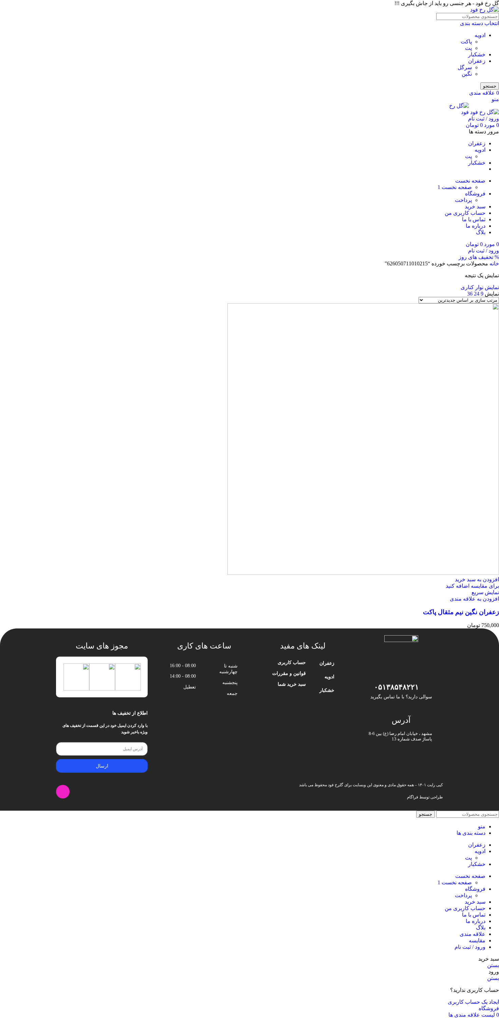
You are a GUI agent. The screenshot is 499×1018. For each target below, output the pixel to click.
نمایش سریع (485, 592)
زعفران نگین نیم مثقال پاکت (461, 612)
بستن (493, 965)
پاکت (466, 41)
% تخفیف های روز (479, 257)
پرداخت (463, 200)
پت (468, 48)
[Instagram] (63, 791)
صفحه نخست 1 (455, 187)
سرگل (465, 67)
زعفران (476, 61)
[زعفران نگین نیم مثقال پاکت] (363, 573)
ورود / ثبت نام (470, 947)
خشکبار (476, 54)
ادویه (480, 35)
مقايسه (477, 940)
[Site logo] (484, 10)
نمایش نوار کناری (480, 287)
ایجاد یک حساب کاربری (473, 1002)
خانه (493, 263)
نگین (467, 74)
